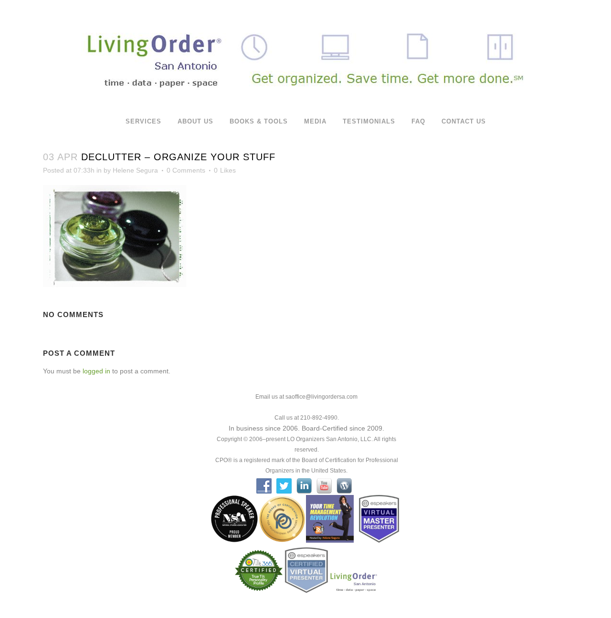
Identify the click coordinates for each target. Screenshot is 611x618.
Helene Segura (135, 170)
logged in (96, 371)
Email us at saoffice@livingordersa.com (306, 396)
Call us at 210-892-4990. (306, 417)
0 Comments (186, 170)
